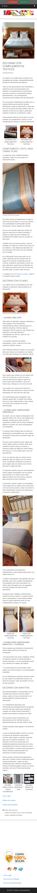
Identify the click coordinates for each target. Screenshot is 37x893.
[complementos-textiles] (26, 137)
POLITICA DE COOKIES (11, 879)
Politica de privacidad (10, 805)
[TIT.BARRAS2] (29, 782)
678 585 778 (25, 2)
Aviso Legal (6, 796)
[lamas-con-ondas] (18, 782)
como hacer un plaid (21, 274)
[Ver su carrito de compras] (34, 6)
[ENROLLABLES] (8, 782)
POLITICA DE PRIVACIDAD (12, 883)
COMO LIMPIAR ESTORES (13, 815)
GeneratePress (25, 890)
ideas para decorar (11, 810)
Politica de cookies (9, 800)
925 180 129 (13, 2)
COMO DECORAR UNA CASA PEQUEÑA (18, 813)
